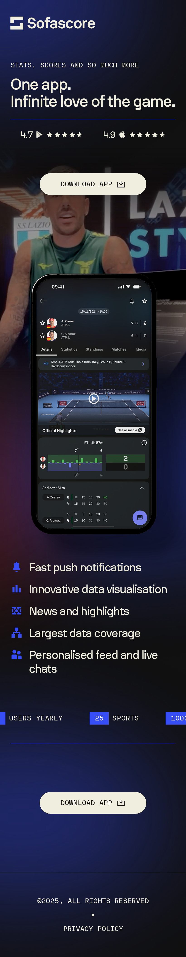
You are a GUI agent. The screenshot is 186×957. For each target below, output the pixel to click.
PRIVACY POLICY (93, 929)
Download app (86, 184)
